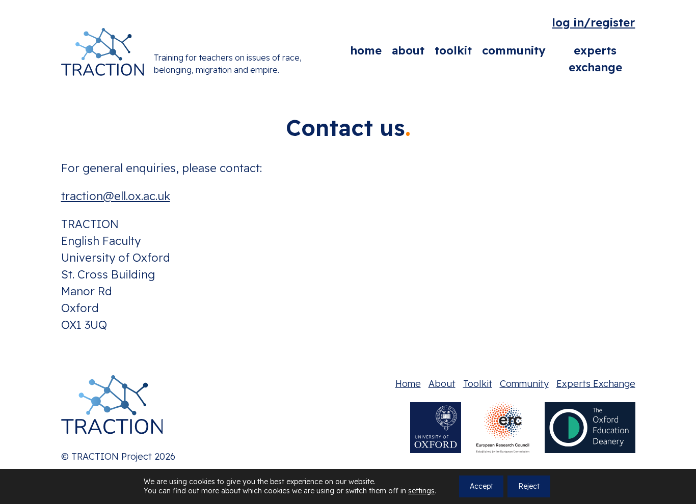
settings (421, 491)
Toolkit (453, 50)
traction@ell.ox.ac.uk (115, 196)
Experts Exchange (595, 58)
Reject (529, 486)
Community (513, 50)
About (408, 50)
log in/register (593, 22)
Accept (481, 486)
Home (366, 50)
